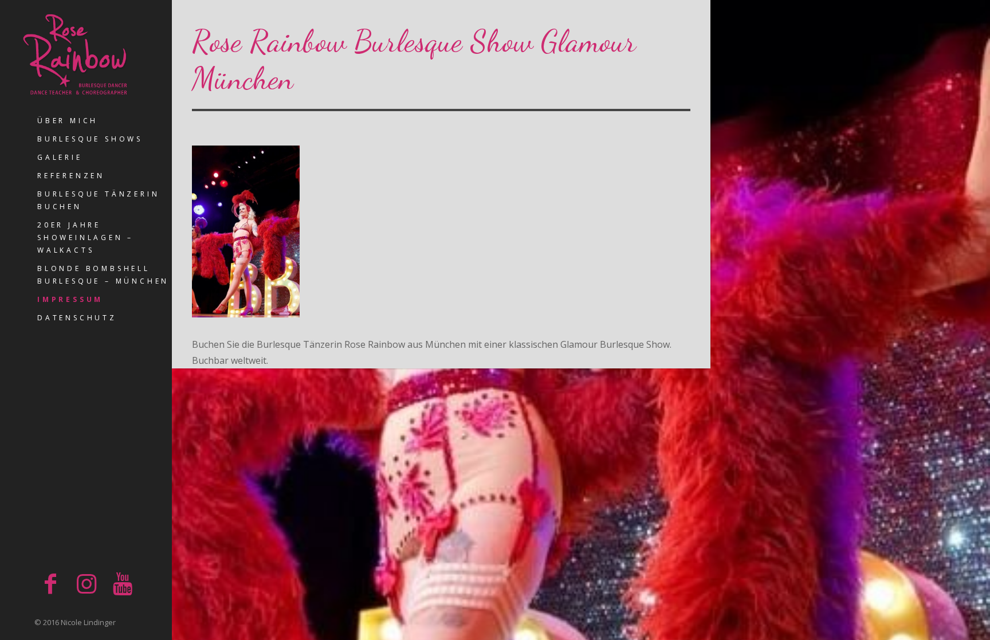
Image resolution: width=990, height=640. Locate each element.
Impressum (70, 299)
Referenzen (71, 175)
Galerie (59, 157)
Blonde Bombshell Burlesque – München (103, 275)
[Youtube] (123, 583)
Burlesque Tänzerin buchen (98, 200)
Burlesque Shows (90, 139)
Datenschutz (77, 318)
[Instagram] (86, 583)
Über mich (67, 120)
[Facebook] (50, 583)
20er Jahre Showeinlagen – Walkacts (85, 237)
